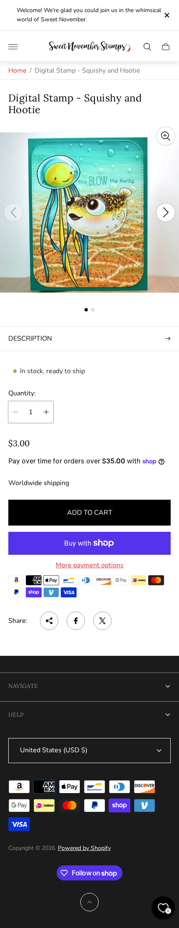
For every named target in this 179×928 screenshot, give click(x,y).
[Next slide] (166, 212)
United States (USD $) (53, 750)
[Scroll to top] (89, 902)
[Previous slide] (13, 212)
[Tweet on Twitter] (102, 621)
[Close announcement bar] (166, 15)
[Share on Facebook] (76, 621)
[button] (86, 309)
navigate (23, 686)
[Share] (49, 621)
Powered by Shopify (84, 848)
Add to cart (89, 512)
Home (17, 70)
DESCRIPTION (30, 338)
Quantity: (22, 393)
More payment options (90, 565)
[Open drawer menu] (13, 47)
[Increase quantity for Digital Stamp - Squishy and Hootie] (46, 412)
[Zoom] (166, 136)
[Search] (147, 47)
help (15, 714)
